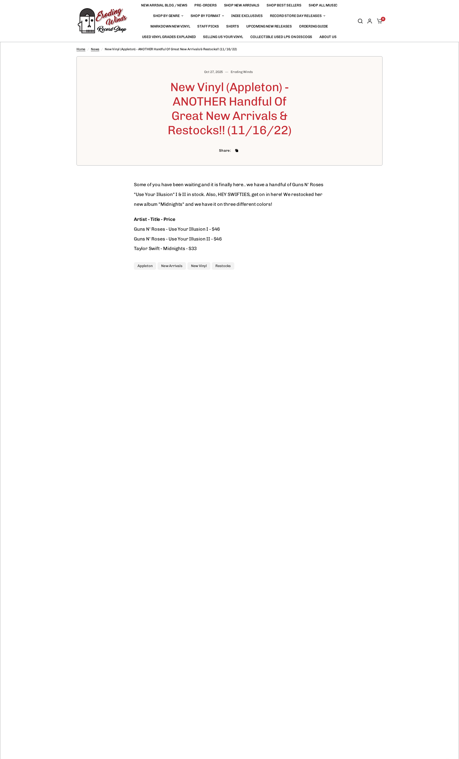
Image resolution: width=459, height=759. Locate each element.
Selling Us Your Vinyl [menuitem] (223, 37)
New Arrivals (171, 266)
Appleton (145, 266)
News (95, 49)
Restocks (223, 266)
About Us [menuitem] (327, 37)
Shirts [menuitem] (232, 26)
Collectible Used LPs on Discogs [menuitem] (281, 37)
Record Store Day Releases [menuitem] (296, 16)
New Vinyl (199, 266)
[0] (378, 21)
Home (80, 49)
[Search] (360, 21)
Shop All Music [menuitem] (323, 5)
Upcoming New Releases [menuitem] (269, 26)
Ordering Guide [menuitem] (313, 26)
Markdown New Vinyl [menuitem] (170, 26)
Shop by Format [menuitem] (205, 16)
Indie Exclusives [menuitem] (247, 16)
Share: (225, 150)
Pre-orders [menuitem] (205, 5)
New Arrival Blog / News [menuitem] (164, 5)
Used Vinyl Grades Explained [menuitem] (169, 37)
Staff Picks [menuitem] (208, 26)
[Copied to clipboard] (237, 150)
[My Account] (369, 21)
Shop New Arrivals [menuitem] (242, 5)
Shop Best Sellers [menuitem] (284, 5)
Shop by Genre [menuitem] (166, 16)
